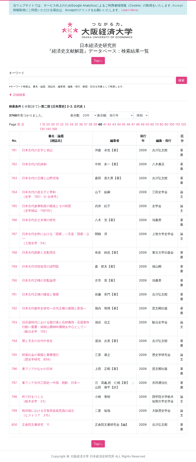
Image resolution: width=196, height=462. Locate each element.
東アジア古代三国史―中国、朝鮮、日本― (51, 383)
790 (14, 280)
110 (177, 124)
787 (14, 234)
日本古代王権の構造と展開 (40, 294)
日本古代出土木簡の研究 (39, 220)
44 (119, 124)
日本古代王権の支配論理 (39, 280)
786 (14, 220)
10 (43, 124)
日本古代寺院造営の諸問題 (40, 266)
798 (14, 397)
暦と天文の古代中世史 (37, 341)
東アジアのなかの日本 (37, 369)
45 (124, 124)
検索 (181, 80)
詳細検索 (18, 95)
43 (114, 124)
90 (166, 124)
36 (81, 124)
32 (62, 124)
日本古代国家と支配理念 (39, 252)
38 (90, 124)
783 (14, 178)
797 (14, 383)
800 (14, 424)
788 (14, 252)
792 (14, 308)
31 (57, 124)
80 (161, 124)
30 (53, 124)
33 (67, 124)
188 (54, 129)
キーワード (16, 73)
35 (76, 124)
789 (14, 266)
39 (95, 124)
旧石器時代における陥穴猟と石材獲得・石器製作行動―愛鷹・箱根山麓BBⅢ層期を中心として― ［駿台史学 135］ (55, 326)
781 (13, 150)
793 (14, 322)
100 (171, 124)
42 (109, 124)
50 (147, 124)
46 (128, 124)
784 (14, 192)
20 (48, 124)
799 (14, 410)
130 (42, 129)
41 (104, 124)
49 (143, 124)
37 (85, 124)
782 (14, 164)
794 (14, 341)
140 (48, 129)
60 (152, 124)
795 (14, 355)
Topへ (98, 61)
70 (157, 124)
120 (183, 124)
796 (14, 369)
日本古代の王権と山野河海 (40, 178)
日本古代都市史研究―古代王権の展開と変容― (54, 308)
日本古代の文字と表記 (37, 150)
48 (138, 124)
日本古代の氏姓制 (34, 164)
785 (14, 206)
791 (13, 294)
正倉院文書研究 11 (35, 424)
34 (71, 124)
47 (133, 124)
